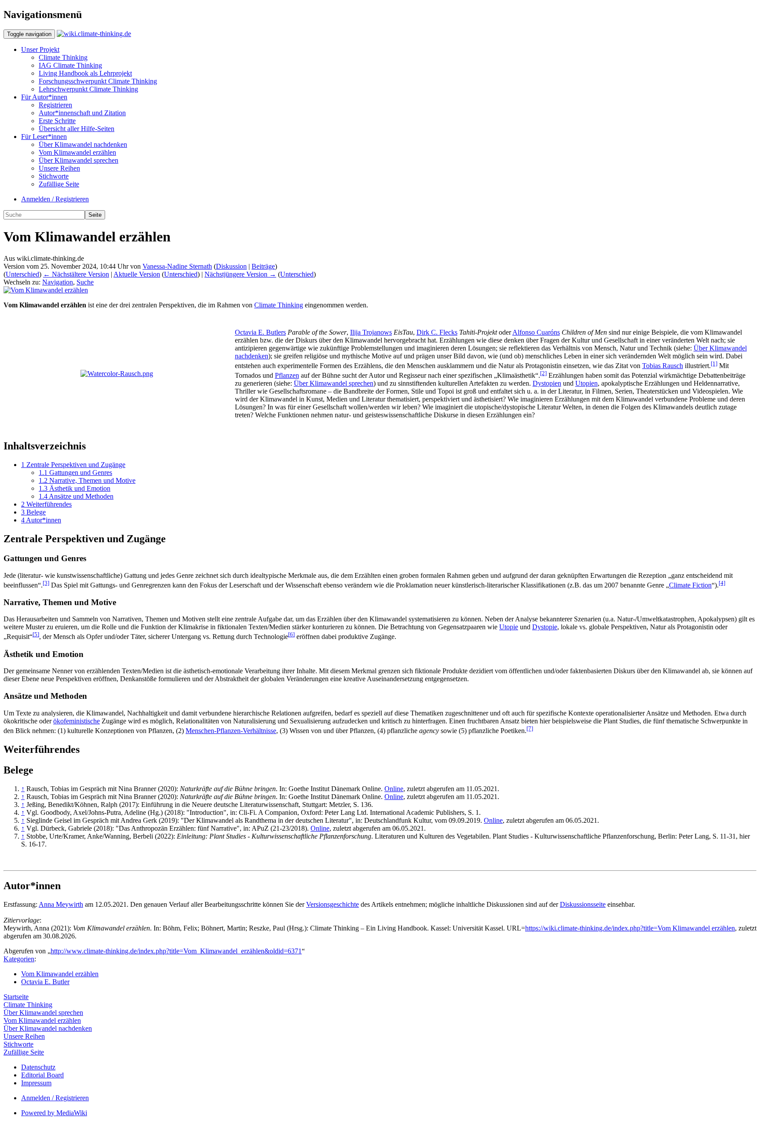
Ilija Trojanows (371, 332)
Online (393, 788)
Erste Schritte (57, 120)
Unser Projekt (40, 49)
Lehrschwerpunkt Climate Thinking (88, 89)
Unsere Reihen (59, 168)
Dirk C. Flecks (437, 332)
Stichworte (54, 176)
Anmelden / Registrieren (55, 199)
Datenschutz (38, 1067)
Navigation (57, 282)
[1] (714, 363)
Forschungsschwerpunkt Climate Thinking (98, 81)
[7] (529, 728)
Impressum (36, 1083)
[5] (36, 634)
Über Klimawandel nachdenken (83, 144)
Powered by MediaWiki (54, 1113)
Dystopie (544, 627)
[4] (722, 583)
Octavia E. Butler (45, 981)
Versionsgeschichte (332, 904)
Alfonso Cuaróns (536, 332)
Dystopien (547, 383)
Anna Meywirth (61, 904)
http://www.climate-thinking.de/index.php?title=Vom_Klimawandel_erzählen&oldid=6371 (176, 951)
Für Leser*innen (44, 136)
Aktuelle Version (136, 274)
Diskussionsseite (583, 904)
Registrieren (55, 105)
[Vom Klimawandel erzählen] (46, 290)
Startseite (16, 996)
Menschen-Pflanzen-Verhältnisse (231, 730)
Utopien (586, 383)
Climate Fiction (690, 585)
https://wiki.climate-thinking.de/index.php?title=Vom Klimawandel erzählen (630, 928)
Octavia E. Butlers (260, 332)
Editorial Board (42, 1075)
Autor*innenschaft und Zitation (82, 113)
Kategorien (19, 959)
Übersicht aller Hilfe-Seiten (76, 128)
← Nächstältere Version (76, 274)
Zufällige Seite (59, 184)
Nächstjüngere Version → (240, 274)
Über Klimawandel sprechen (78, 160)
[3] (46, 583)
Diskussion (231, 266)
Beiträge (263, 266)
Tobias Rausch (662, 365)
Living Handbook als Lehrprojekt (85, 73)
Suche (85, 282)
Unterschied (22, 274)
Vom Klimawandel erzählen (77, 152)
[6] (291, 634)
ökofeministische (76, 721)
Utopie (508, 627)
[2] (543, 373)
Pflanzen (287, 375)
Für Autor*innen (44, 97)
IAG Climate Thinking (70, 65)
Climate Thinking (63, 57)
